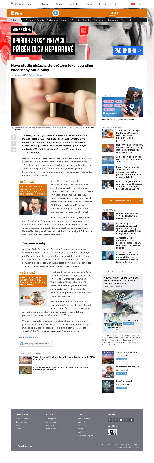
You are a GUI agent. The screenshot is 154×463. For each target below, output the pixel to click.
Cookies (102, 445)
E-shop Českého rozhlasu (115, 272)
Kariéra (80, 429)
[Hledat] (140, 4)
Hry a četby (108, 101)
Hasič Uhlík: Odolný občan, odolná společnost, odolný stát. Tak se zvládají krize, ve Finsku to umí (129, 148)
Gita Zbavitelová (31, 337)
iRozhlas (45, 4)
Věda (123, 20)
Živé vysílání (108, 109)
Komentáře (112, 20)
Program (59, 4)
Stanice (89, 4)
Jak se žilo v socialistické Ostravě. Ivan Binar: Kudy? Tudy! (129, 159)
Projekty (87, 20)
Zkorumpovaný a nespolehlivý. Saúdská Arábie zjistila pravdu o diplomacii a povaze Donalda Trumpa (127, 257)
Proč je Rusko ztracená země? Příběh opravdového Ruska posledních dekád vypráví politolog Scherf (128, 172)
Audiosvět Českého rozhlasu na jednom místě (119, 119)
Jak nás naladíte (83, 419)
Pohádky (107, 105)
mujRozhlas (74, 4)
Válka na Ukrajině (23, 419)
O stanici (75, 20)
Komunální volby (22, 422)
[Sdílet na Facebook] (13, 137)
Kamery (113, 15)
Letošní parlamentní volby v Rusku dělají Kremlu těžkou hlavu (128, 215)
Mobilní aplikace (53, 429)
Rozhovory (99, 20)
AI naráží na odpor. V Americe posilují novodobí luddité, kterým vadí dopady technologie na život (128, 243)
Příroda (14, 20)
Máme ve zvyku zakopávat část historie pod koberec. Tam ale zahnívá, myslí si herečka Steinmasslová (129, 185)
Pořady (40, 20)
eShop (18, 429)
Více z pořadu (109, 210)
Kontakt (80, 432)
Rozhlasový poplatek (85, 436)
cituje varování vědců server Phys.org (60, 331)
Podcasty (50, 425)
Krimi (118, 101)
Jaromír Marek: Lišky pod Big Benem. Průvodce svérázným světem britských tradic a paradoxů (128, 135)
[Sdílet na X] (13, 143)
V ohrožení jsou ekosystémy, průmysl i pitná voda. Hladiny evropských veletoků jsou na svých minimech (128, 228)
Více (132, 20)
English (135, 445)
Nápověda (81, 422)
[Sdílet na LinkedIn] (13, 149)
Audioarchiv (115, 13)
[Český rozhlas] (21, 4)
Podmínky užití (125, 445)
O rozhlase (103, 4)
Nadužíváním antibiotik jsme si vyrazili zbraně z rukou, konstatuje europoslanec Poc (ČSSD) (33, 190)
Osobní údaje (113, 445)
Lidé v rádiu (82, 425)
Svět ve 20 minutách (37, 75)
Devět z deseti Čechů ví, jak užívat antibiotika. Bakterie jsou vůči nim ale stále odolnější (32, 281)
